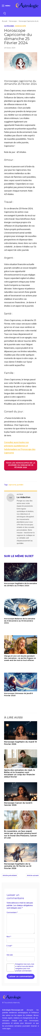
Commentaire (12, 912)
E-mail (9, 946)
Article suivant (32, 875)
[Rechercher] (4, 13)
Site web (10, 955)
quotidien (20, 485)
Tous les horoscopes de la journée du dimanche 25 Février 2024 (20, 465)
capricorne (12, 485)
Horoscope (13, 21)
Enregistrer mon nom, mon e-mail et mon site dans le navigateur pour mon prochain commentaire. (24, 967)
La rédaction (23, 497)
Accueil (4, 21)
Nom (9, 937)
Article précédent (10, 875)
